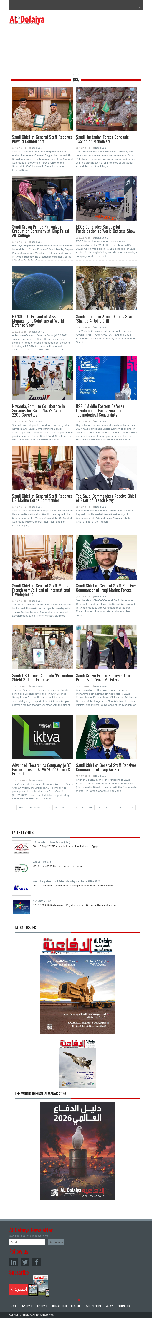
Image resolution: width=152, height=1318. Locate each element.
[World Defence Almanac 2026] (77, 1151)
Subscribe (29, 1286)
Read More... (37, 148)
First (21, 807)
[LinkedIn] (13, 1262)
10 (90, 807)
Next (119, 807)
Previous (35, 807)
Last (130, 807)
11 (98, 807)
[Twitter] (25, 1262)
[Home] (26, 19)
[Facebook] (36, 1262)
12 (107, 807)
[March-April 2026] (77, 986)
